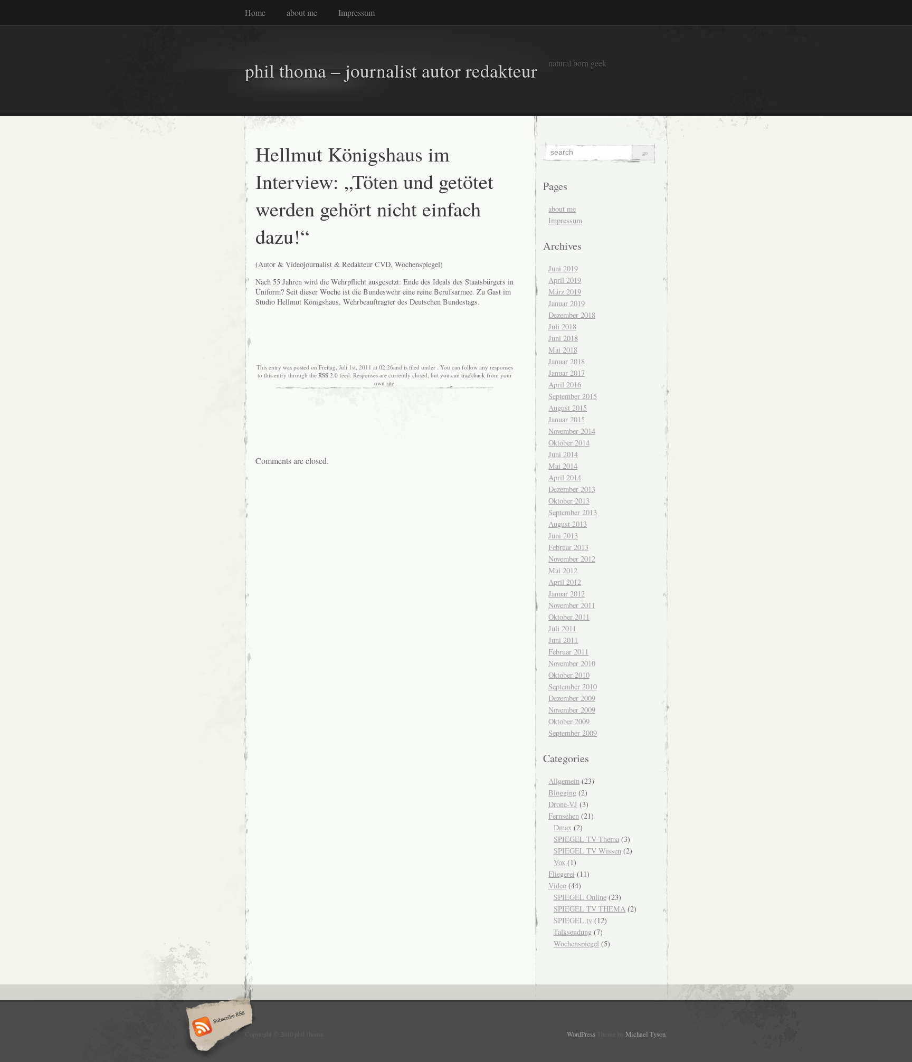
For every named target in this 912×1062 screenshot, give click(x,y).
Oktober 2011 (569, 617)
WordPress (581, 1034)
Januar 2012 (566, 594)
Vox (559, 862)
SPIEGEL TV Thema (586, 839)
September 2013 (572, 512)
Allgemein (564, 781)
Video (557, 885)
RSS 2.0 (328, 375)
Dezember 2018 (571, 315)
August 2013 (567, 524)
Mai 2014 (562, 466)
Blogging (562, 793)
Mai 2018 (562, 350)
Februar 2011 (568, 652)
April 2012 (564, 582)
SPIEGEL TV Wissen (587, 851)
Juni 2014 (563, 454)
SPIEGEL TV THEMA (589, 909)
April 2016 (564, 385)
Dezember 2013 (571, 489)
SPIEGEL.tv (573, 920)
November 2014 (571, 431)
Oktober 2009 (569, 721)
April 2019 (564, 280)
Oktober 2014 (569, 443)
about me (302, 12)
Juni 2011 (563, 640)
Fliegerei (561, 874)
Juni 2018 (563, 338)
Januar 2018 (566, 361)
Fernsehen (563, 816)
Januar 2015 (566, 419)
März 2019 (564, 292)
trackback (473, 375)
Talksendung (573, 932)
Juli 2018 (562, 326)
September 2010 (572, 686)
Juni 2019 (563, 268)
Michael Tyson (645, 1034)
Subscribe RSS (217, 1027)
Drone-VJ (562, 804)
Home (255, 12)
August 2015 (567, 408)
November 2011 (571, 605)
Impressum (356, 12)
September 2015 (572, 396)
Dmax (563, 827)
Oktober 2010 (569, 675)
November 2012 (571, 559)
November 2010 (571, 663)
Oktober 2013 (569, 501)
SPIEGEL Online (580, 897)
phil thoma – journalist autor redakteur (391, 70)
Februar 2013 (568, 547)
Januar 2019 (566, 303)
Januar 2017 (566, 373)
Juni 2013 (563, 535)
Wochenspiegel (576, 943)
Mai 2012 (562, 570)
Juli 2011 (562, 628)
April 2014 (564, 477)
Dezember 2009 (571, 698)
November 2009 (571, 710)
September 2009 (572, 733)
